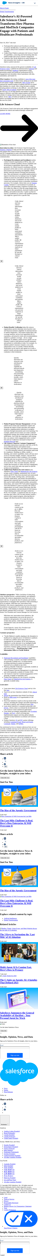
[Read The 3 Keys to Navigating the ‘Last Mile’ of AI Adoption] (19, 930)
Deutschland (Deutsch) (11, 1147)
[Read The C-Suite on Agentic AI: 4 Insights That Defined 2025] (8, 976)
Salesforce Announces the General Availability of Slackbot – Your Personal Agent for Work (17, 1015)
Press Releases (8, 1092)
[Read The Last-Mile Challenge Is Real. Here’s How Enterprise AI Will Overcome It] (15, 816)
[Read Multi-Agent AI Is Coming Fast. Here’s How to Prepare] (19, 963)
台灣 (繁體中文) (9, 1174)
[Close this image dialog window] (1, 261)
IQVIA (6, 708)
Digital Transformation (7, 11)
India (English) (8, 1166)
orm (10, 150)
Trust (5, 1208)
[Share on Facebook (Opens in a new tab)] (5, 764)
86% (9, 97)
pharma (31, 69)
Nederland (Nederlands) (11, 1152)
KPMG (21, 724)
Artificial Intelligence (10, 918)
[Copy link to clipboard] (5, 766)
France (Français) (9, 1148)
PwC (13, 713)
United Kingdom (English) (12, 1155)
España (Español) (9, 1145)
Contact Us (7, 1204)
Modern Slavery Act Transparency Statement (17, 1206)
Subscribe (3, 1031)
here (8, 690)
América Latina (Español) (12, 1131)
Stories (6, 1090)
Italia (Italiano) (8, 1150)
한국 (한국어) (8, 1176)
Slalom (13, 724)
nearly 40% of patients (9, 89)
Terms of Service (9, 1199)
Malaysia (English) (9, 1178)
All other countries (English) (12, 1157)
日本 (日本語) (8, 1167)
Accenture (33, 711)
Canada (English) (9, 1135)
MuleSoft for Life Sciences (29, 471)
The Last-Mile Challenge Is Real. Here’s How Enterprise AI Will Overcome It (16, 823)
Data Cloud (14, 471)
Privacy (6, 1201)
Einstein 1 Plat (4, 150)
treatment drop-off (9, 441)
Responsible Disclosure (11, 1203)
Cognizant (7, 724)
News (6, 1088)
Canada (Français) (9, 1136)
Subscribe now (5, 778)
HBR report (13, 697)
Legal (5, 1197)
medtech (15, 70)
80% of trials (26, 82)
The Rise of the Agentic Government (18, 810)
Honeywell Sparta (27, 722)
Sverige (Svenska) (9, 1154)
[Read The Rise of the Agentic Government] (19, 806)
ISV (21, 720)
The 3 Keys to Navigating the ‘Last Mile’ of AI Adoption (17, 935)
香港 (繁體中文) (9, 1172)
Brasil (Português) (9, 1133)
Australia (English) (9, 1164)
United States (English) (11, 1138)
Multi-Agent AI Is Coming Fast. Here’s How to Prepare (16, 968)
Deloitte (6, 713)
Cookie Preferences (10, 1210)
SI (16, 720)
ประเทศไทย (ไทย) (10, 1180)
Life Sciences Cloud (21, 688)
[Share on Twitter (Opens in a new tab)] (5, 762)
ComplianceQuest (15, 722)
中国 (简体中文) (9, 1170)
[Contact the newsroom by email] (5, 1112)
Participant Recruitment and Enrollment (16, 658)
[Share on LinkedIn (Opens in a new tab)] (5, 759)
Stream (6, 695)
